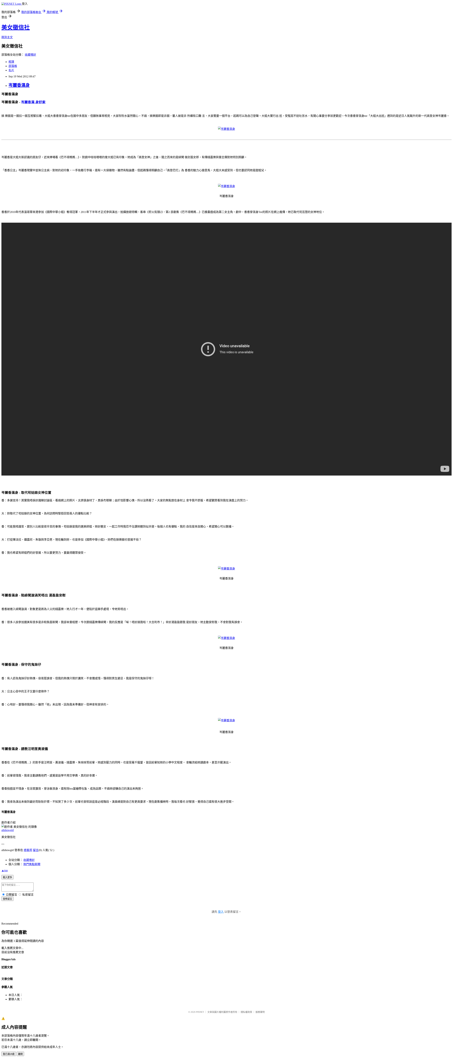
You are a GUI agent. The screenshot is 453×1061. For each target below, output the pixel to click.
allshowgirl (7, 830)
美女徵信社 (15, 27)
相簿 (11, 61)
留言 (36, 850)
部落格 (12, 66)
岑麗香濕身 (19, 85)
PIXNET (200, 1012)
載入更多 (7, 877)
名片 (11, 70)
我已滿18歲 (9, 1054)
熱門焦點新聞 (31, 864)
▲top (4, 870)
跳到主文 (7, 37)
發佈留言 (7, 899)
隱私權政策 (246, 1012)
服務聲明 (260, 1012)
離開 (20, 1054)
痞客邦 (28, 850)
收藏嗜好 (30, 54)
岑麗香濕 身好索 (33, 102)
